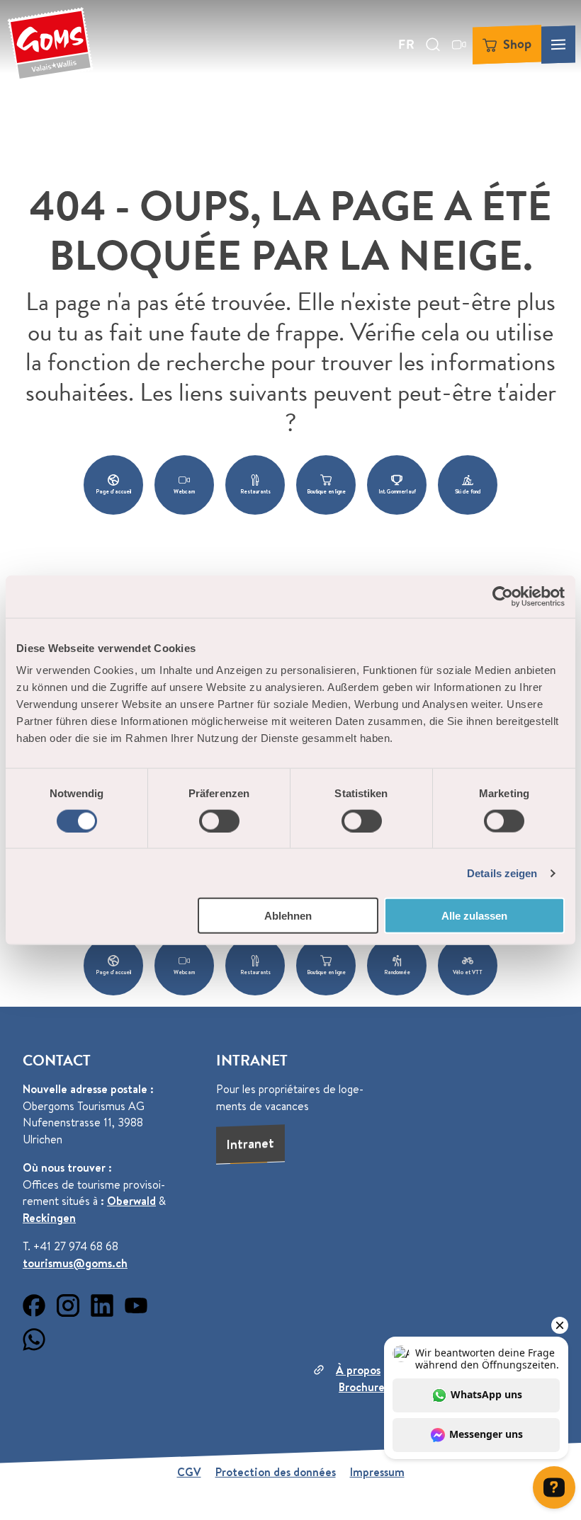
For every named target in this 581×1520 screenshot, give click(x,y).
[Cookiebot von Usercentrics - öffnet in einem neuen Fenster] (503, 596)
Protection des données (275, 1472)
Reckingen (49, 1217)
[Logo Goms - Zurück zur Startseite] (50, 45)
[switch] (219, 820)
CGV (189, 1472)
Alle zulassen (474, 916)
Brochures (364, 1387)
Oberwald (131, 1200)
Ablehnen (288, 916)
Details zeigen (502, 873)
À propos (358, 1370)
